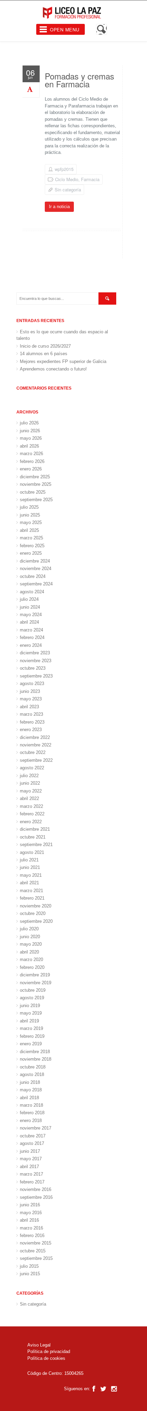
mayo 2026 (31, 438)
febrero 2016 (32, 1235)
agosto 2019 (32, 997)
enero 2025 (31, 553)
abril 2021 (29, 882)
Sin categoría (68, 189)
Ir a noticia (59, 206)
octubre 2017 (32, 1135)
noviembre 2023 (35, 660)
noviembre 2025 (35, 484)
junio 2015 (30, 1273)
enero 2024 (31, 645)
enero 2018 (31, 1120)
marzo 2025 (31, 537)
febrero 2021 (32, 898)
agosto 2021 (32, 852)
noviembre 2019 (35, 982)
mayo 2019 (31, 1013)
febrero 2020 (32, 967)
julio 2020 (29, 928)
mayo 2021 (31, 875)
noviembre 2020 (35, 905)
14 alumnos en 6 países (43, 353)
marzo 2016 (31, 1228)
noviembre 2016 (35, 1189)
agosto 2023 (32, 683)
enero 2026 (31, 468)
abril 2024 (29, 622)
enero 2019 (31, 1043)
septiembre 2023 (36, 676)
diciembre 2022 (35, 737)
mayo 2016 (31, 1212)
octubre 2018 (32, 1067)
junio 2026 (30, 430)
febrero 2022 (32, 813)
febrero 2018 (32, 1112)
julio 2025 (29, 507)
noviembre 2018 (35, 1059)
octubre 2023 (32, 668)
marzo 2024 (31, 629)
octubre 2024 (32, 576)
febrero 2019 (32, 1036)
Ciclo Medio (66, 179)
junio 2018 (30, 1082)
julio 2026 (29, 422)
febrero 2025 (32, 545)
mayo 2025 (31, 522)
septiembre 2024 (36, 583)
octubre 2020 (32, 913)
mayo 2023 (31, 698)
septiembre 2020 (36, 921)
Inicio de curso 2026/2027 (45, 346)
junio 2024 (30, 607)
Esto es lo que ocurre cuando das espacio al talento (62, 335)
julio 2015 (29, 1266)
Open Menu (65, 29)
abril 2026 (29, 446)
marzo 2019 (31, 1028)
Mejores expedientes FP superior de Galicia (63, 361)
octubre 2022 (32, 752)
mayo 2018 (31, 1089)
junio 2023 (30, 691)
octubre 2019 (32, 990)
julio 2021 (29, 859)
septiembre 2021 (36, 844)
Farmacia (90, 179)
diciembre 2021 (35, 829)
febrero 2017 (32, 1181)
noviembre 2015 (35, 1243)
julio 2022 (29, 775)
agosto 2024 (32, 591)
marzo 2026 (31, 453)
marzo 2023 (31, 714)
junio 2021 (30, 867)
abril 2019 (29, 1020)
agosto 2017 (32, 1143)
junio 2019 (30, 1005)
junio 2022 (30, 783)
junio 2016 (30, 1204)
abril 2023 (29, 706)
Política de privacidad (48, 1351)
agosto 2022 (32, 767)
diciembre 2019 (35, 974)
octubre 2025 (32, 492)
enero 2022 (31, 821)
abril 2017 (29, 1166)
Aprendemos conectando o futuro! (53, 369)
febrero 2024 (32, 637)
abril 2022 (29, 798)
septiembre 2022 (36, 760)
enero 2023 (31, 729)
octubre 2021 (32, 837)
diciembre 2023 (35, 652)
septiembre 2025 (36, 499)
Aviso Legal (39, 1345)
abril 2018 (29, 1097)
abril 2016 (29, 1220)
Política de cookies (46, 1358)
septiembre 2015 (36, 1258)
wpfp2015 (64, 169)
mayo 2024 (31, 614)
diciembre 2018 (35, 1051)
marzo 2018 (31, 1105)
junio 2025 (30, 515)
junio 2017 (30, 1151)
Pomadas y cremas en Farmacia (79, 80)
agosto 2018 (32, 1074)
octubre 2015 (32, 1250)
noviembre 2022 (35, 744)
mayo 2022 (31, 791)
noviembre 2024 (35, 568)
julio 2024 (29, 599)
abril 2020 (29, 952)
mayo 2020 (31, 944)
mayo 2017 (31, 1158)
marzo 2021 (31, 890)
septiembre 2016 (36, 1197)
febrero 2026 (32, 461)
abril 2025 (29, 530)
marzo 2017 (31, 1174)
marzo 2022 (31, 806)
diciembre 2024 (35, 561)
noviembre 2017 (35, 1128)
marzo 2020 (31, 959)
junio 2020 (30, 936)
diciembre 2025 (35, 476)
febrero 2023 (32, 722)
